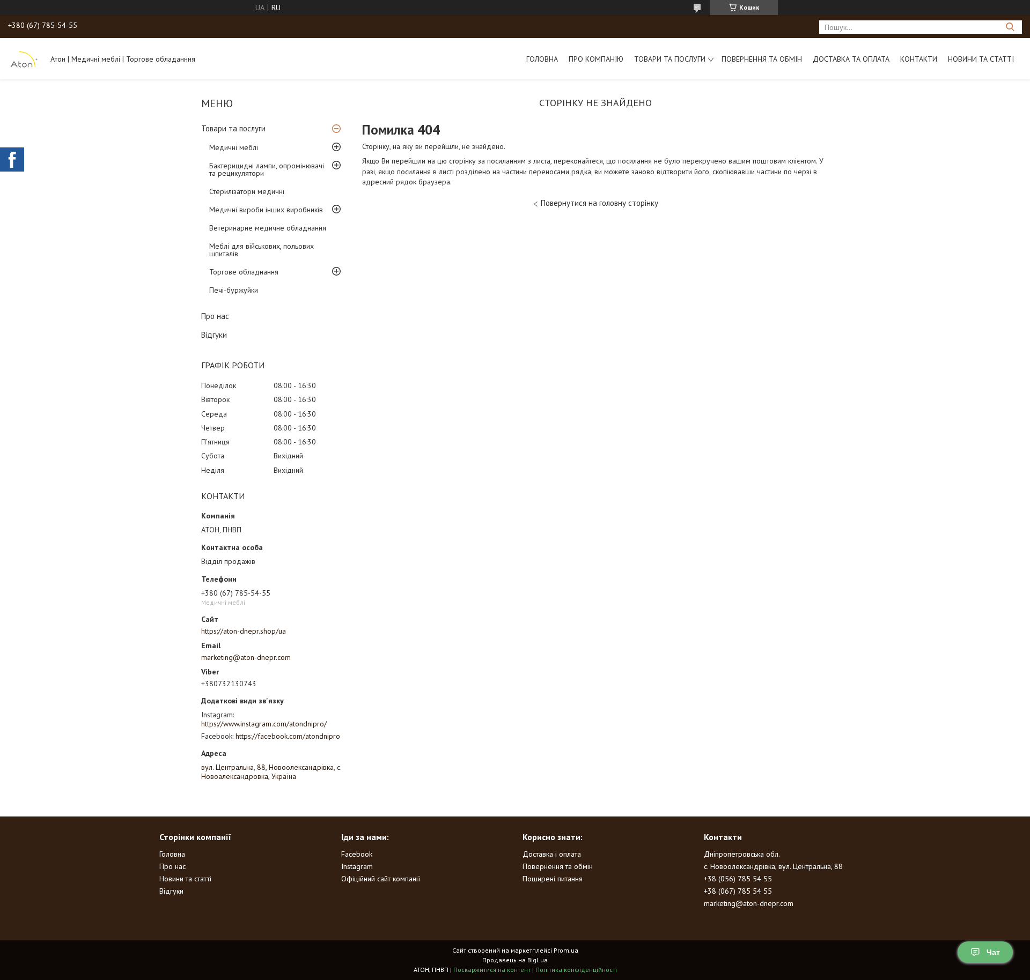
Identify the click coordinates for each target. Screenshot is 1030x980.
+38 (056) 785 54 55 (738, 879)
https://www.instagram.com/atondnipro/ (264, 724)
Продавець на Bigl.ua (515, 960)
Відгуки (214, 335)
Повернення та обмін (762, 59)
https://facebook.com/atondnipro (288, 736)
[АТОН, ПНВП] (24, 58)
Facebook (356, 854)
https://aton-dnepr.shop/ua (243, 631)
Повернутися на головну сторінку (599, 203)
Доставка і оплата (552, 854)
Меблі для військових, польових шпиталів (261, 249)
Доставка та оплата (851, 59)
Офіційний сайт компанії (380, 879)
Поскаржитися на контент (492, 970)
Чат (993, 952)
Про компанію (596, 59)
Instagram (357, 866)
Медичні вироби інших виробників (266, 209)
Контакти (918, 59)
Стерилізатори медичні (246, 191)
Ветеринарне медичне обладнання (267, 228)
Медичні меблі (233, 147)
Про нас (215, 316)
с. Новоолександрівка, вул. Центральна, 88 (773, 866)
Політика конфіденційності (576, 970)
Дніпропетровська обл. (742, 854)
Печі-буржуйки (233, 290)
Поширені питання (553, 879)
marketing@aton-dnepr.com (246, 657)
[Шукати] (1010, 27)
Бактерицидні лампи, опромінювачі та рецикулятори (266, 169)
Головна (542, 59)
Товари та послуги (669, 59)
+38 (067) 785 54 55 (738, 891)
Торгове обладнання (243, 272)
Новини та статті (981, 59)
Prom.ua (566, 950)
